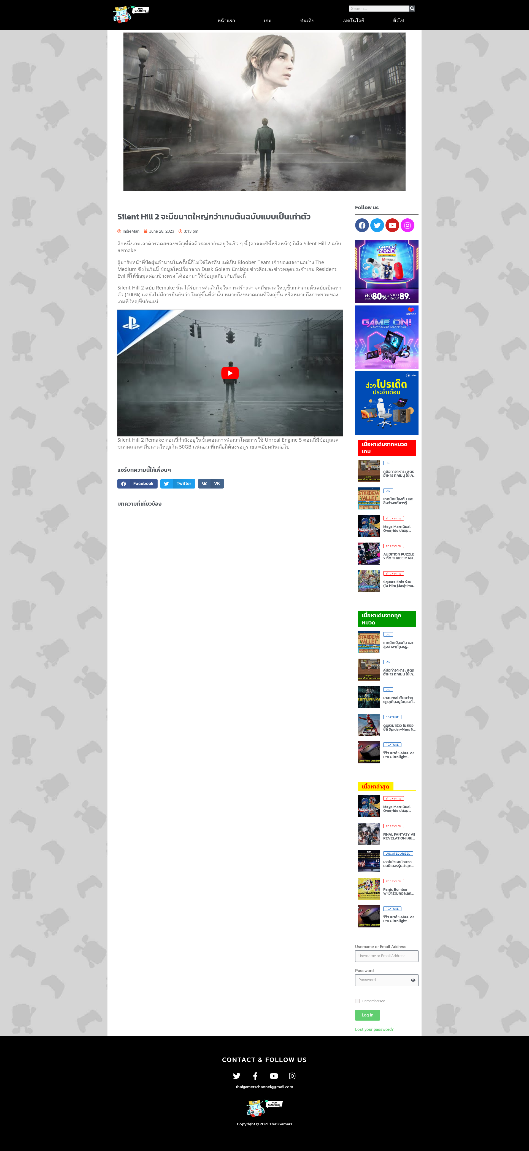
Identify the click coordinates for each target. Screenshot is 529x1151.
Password (364, 970)
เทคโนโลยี (353, 20)
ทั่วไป (398, 20)
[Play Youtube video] (230, 373)
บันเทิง (307, 20)
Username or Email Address (380, 946)
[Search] (412, 9)
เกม (267, 20)
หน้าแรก (226, 20)
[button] (137, 484)
